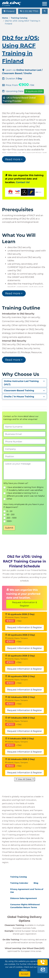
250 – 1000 (11, 518)
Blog (36, 883)
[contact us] (42, 970)
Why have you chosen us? (15, 483)
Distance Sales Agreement (23, 898)
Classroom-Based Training (19, 390)
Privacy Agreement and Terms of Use (26, 890)
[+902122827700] (42, 964)
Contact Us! (23, 182)
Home (5, 18)
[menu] (45, 3)
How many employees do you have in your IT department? (23, 505)
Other (9, 499)
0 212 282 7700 (30, 11)
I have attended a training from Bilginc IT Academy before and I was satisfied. (25, 488)
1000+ (9, 521)
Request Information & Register (24, 604)
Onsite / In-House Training (19, 396)
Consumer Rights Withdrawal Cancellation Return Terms (25, 906)
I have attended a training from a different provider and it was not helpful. (26, 494)
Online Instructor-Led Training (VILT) (21, 383)
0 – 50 (9, 511)
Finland (10, 11)
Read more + (14, 159)
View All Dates (24, 779)
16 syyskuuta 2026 (34, 91)
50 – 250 (10, 514)
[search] (45, 11)
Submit (9, 527)
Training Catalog (19, 18)
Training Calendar (19, 883)
